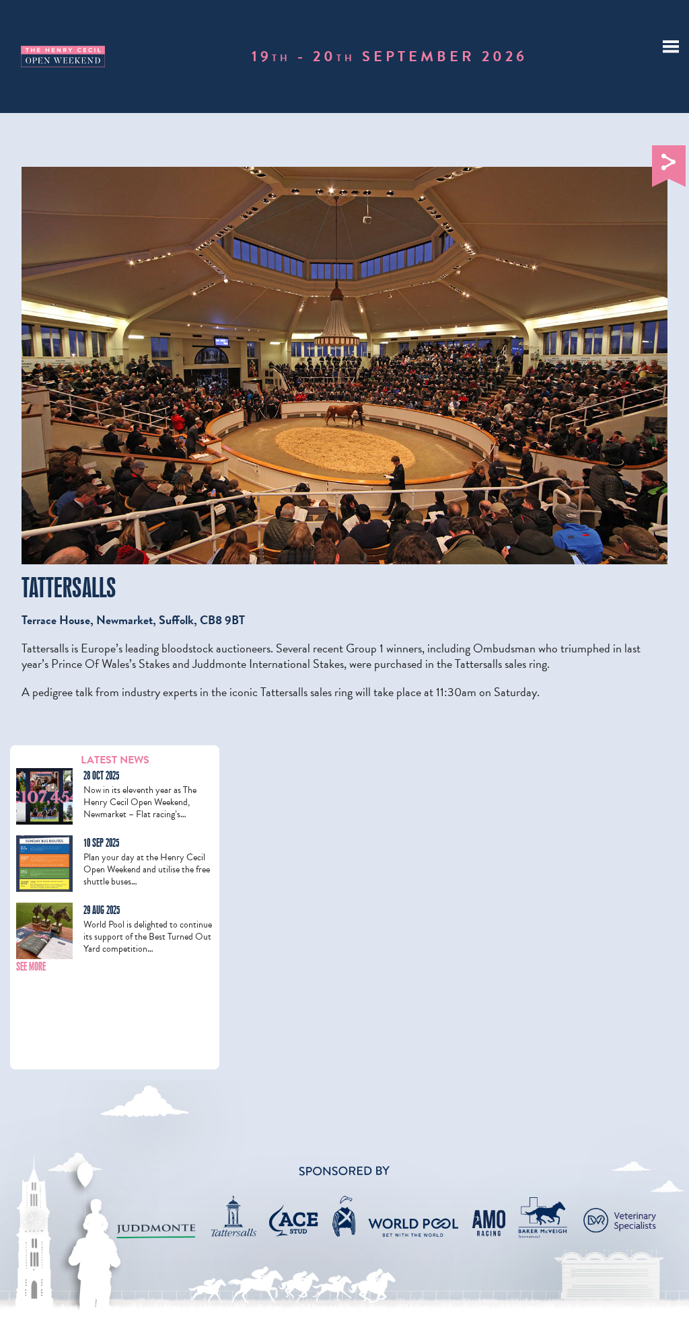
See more (31, 967)
